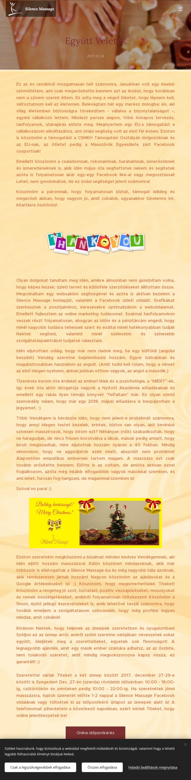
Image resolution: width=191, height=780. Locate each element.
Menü (180, 8)
